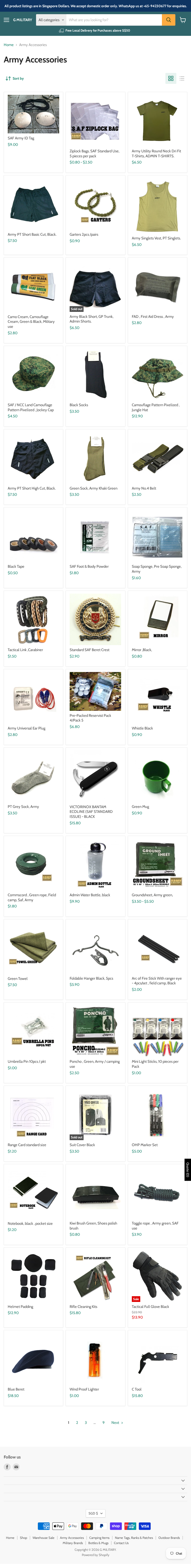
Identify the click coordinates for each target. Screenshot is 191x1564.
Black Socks (79, 405)
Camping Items (99, 1538)
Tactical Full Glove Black (150, 1306)
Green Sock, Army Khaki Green (93, 488)
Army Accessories (72, 1538)
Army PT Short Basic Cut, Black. (32, 234)
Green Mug (140, 806)
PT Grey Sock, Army (23, 806)
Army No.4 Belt (144, 488)
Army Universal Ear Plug (26, 728)
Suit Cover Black (82, 1145)
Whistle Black (142, 728)
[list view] (181, 78)
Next (115, 1422)
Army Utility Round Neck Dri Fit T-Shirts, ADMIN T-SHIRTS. (156, 153)
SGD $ (93, 1513)
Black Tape (16, 566)
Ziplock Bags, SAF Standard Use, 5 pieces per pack (94, 153)
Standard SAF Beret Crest (89, 650)
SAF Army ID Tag (21, 138)
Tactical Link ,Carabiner (25, 650)
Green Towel (18, 978)
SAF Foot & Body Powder (89, 566)
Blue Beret (16, 1389)
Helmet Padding (20, 1306)
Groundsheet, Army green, (152, 895)
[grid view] (170, 78)
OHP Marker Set (145, 1145)
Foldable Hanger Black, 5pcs (91, 978)
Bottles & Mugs (98, 1543)
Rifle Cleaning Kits (83, 1306)
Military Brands (73, 1543)
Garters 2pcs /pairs (84, 234)
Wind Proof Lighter (84, 1389)
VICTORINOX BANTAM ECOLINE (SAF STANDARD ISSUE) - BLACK (91, 812)
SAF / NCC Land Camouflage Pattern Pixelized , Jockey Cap (31, 407)
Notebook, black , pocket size (30, 1223)
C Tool (137, 1389)
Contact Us (121, 1543)
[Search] (168, 20)
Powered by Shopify (95, 1555)
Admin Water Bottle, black (90, 895)
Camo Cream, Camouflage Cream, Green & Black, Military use (31, 322)
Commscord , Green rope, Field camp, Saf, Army (32, 897)
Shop (23, 1538)
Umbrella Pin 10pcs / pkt (27, 1061)
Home (9, 45)
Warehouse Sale (43, 1538)
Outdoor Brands (169, 1538)
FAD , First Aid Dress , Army (153, 316)
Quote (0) (188, 1169)
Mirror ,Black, (142, 650)
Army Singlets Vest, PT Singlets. (156, 238)
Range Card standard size (27, 1145)
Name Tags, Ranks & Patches (134, 1538)
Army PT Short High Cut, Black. (32, 488)
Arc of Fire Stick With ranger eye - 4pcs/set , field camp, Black (157, 981)
